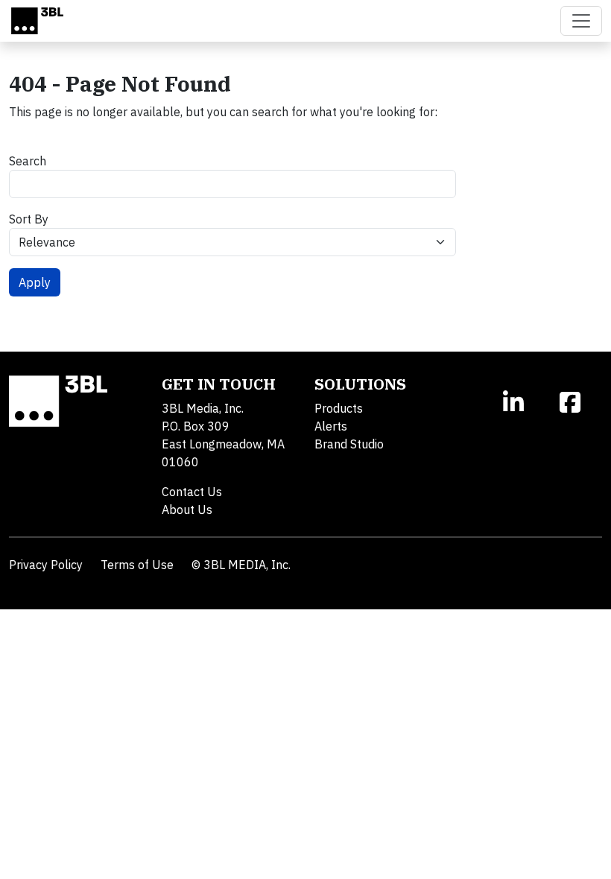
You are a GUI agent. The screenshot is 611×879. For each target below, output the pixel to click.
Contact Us (192, 491)
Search (27, 160)
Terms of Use (137, 564)
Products (338, 408)
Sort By (28, 219)
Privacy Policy (46, 564)
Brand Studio (349, 444)
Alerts (330, 426)
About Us (187, 509)
